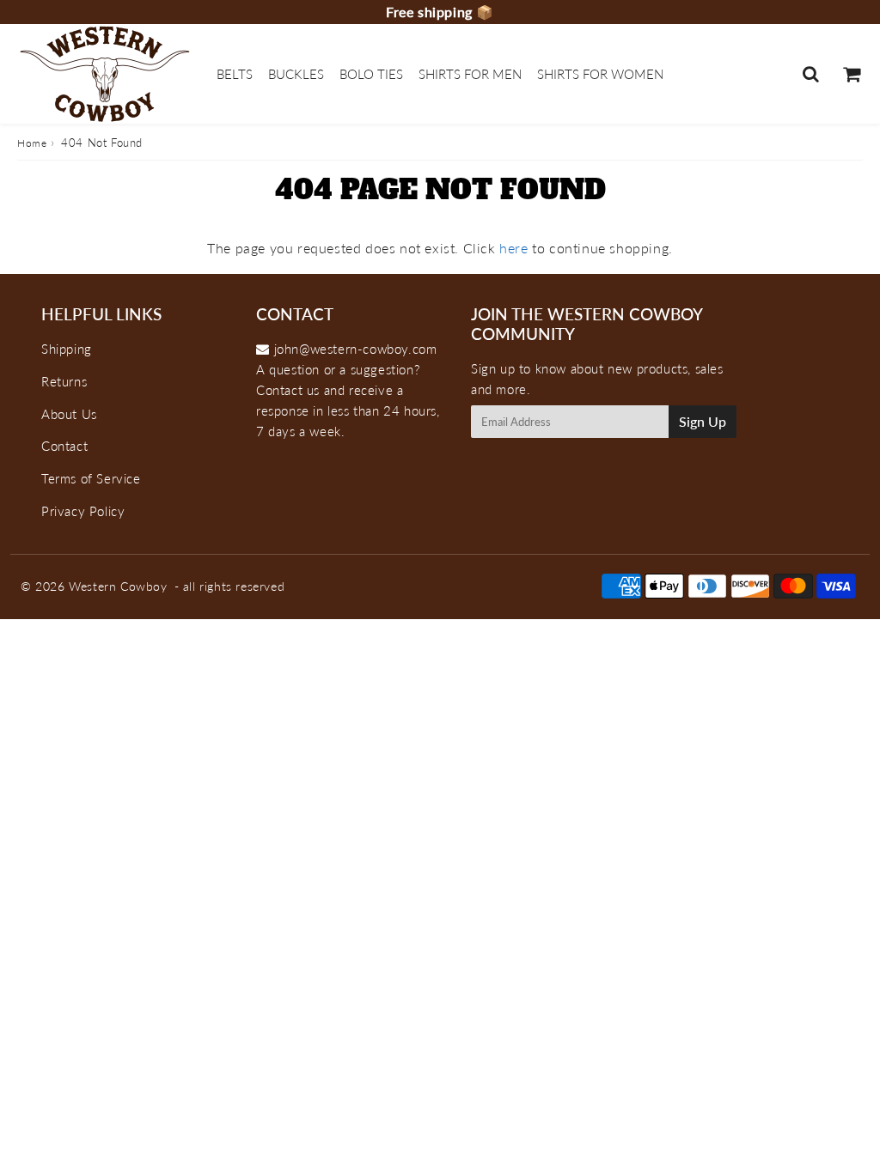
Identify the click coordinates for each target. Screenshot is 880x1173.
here (513, 248)
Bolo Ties (371, 74)
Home (31, 143)
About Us (69, 414)
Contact (64, 445)
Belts (235, 74)
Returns (64, 381)
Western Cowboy (118, 586)
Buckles (296, 74)
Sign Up (702, 421)
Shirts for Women (600, 74)
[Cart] (851, 74)
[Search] (810, 74)
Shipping (66, 348)
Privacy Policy (83, 511)
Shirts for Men (470, 74)
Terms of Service (91, 478)
